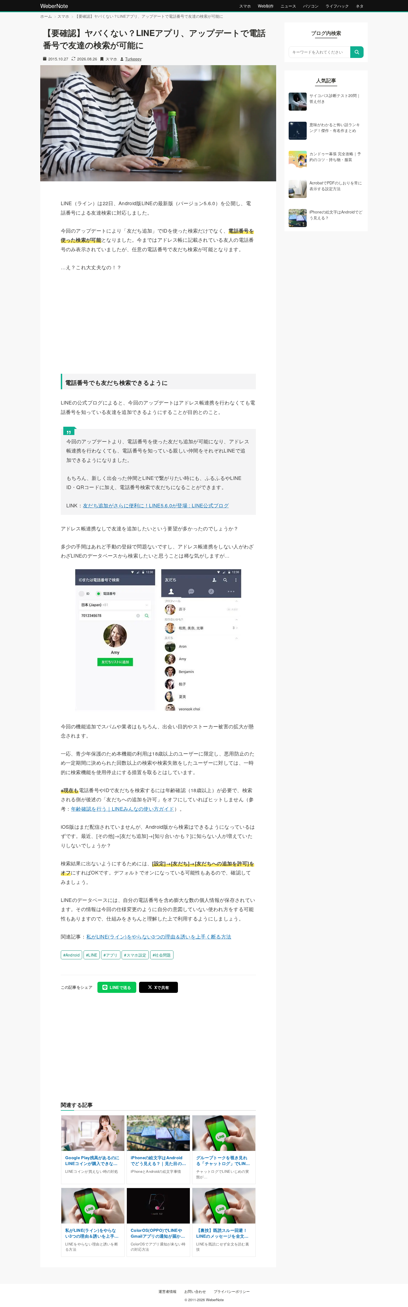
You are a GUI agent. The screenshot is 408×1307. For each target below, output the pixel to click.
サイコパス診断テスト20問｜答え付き (335, 98)
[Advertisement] (158, 321)
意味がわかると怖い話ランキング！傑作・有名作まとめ (334, 127)
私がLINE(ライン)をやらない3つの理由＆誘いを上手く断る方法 (158, 936)
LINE (92, 955)
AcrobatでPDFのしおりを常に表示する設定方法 (335, 185)
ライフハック (337, 6)
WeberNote (54, 6)
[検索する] (357, 52)
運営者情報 (167, 1291)
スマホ (245, 6)
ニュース (288, 6)
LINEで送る (120, 987)
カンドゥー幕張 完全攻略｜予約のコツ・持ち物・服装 (335, 156)
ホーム (46, 16)
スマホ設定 (137, 955)
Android (73, 955)
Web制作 (266, 6)
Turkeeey (133, 59)
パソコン (311, 6)
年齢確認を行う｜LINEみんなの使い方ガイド (122, 808)
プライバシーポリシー (232, 1291)
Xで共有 (161, 987)
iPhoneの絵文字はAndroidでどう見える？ (335, 214)
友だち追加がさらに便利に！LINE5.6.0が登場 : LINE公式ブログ (156, 505)
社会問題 (163, 955)
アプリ (112, 955)
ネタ (360, 6)
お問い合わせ (195, 1291)
